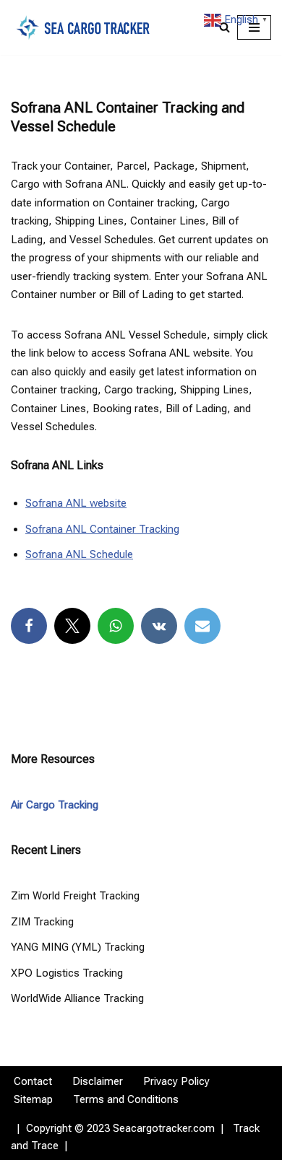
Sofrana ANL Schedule (79, 554)
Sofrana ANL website (76, 503)
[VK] (159, 626)
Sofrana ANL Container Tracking (102, 529)
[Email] (202, 626)
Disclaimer (97, 1081)
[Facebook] (29, 626)
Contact (33, 1081)
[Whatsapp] (116, 626)
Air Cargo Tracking (54, 804)
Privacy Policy (176, 1081)
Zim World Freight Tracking (75, 895)
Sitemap (33, 1099)
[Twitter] (72, 626)
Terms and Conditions (126, 1099)
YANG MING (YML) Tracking (78, 947)
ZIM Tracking (42, 921)
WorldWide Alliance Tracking (77, 998)
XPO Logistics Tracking (67, 973)
